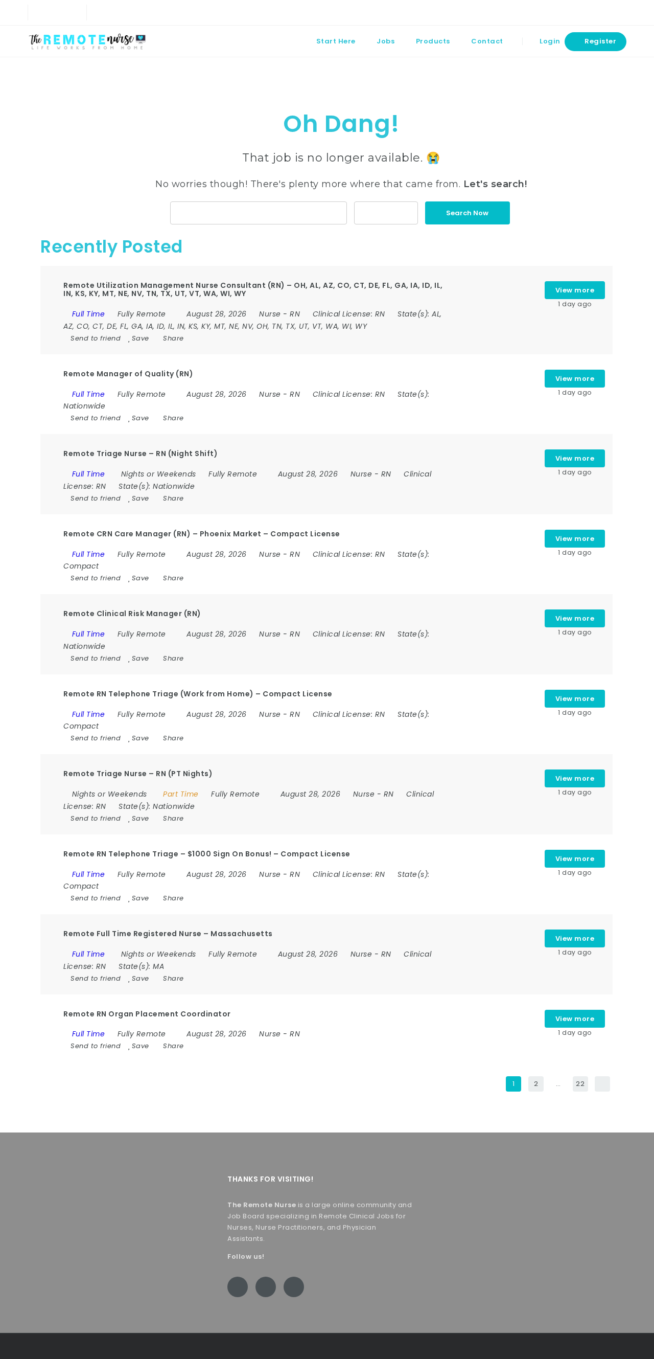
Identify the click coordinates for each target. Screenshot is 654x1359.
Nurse (270, 314)
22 (580, 1084)
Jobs (385, 41)
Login (549, 41)
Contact (487, 41)
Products (433, 41)
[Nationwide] (386, 212)
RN (295, 314)
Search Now (467, 213)
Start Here (336, 41)
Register (600, 41)
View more (575, 290)
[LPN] (258, 212)
